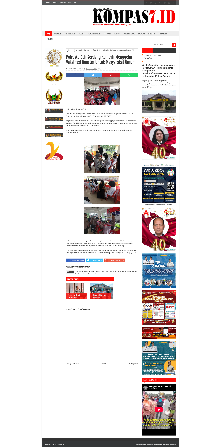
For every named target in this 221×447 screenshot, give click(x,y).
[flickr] (160, 2)
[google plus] (174, 2)
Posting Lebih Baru (72, 364)
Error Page (72, 2)
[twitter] (150, 2)
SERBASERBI (163, 33)
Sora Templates (148, 444)
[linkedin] (169, 2)
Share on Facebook (77, 260)
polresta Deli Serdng (106, 68)
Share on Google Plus (116, 260)
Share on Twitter (96, 260)
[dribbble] (164, 2)
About (55, 2)
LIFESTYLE (151, 33)
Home (48, 2)
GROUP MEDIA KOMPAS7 (153, 55)
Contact (63, 2)
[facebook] (146, 2)
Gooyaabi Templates (169, 444)
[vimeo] (155, 2)
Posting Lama (133, 364)
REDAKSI (50, 39)
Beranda (103, 364)
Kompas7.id (148, 58)
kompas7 (147, 61)
